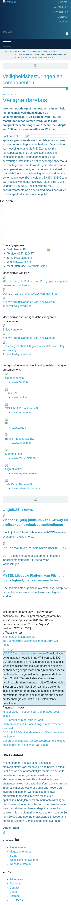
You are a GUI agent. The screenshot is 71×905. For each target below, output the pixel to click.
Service (8, 45)
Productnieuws (14, 18)
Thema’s (8, 34)
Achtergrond (12, 23)
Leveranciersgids (15, 39)
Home (7, 13)
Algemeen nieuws (15, 29)
